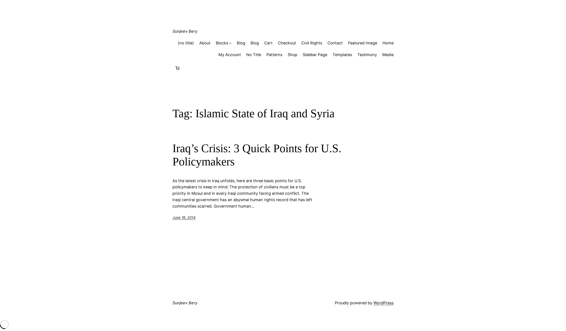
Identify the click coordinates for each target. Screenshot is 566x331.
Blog (241, 43)
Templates (342, 54)
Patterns (274, 54)
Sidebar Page (315, 54)
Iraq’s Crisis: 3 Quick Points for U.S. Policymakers (256, 155)
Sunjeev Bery (184, 31)
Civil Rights (311, 43)
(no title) (186, 43)
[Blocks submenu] (230, 43)
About (204, 43)
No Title (253, 54)
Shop (292, 54)
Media (388, 54)
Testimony (367, 54)
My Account (229, 54)
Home (388, 43)
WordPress (383, 303)
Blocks (222, 43)
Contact (335, 43)
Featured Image (362, 43)
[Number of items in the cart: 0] (177, 68)
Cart (268, 43)
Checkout (287, 43)
